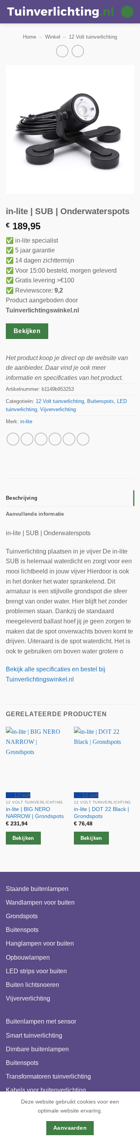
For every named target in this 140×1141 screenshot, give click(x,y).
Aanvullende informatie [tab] (35, 514)
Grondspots (22, 916)
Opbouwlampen (28, 957)
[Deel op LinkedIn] (83, 439)
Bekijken (27, 331)
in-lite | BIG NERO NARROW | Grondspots (35, 812)
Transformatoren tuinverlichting (48, 1076)
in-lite (26, 421)
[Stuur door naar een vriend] (55, 439)
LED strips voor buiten (36, 971)
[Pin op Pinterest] (69, 439)
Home (29, 37)
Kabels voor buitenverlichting (46, 1090)
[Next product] (62, 51)
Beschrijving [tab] (21, 498)
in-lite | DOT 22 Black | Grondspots (101, 812)
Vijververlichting (58, 409)
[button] (127, 11)
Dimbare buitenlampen (37, 1049)
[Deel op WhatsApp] (13, 439)
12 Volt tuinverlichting (93, 37)
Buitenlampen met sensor (41, 1021)
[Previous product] (78, 51)
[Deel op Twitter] (41, 439)
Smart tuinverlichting (34, 1035)
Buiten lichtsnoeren (32, 984)
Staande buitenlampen (37, 888)
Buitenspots (100, 401)
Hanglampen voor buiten (40, 943)
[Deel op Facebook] (27, 439)
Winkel (52, 37)
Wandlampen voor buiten (40, 902)
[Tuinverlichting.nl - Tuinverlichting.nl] (60, 12)
